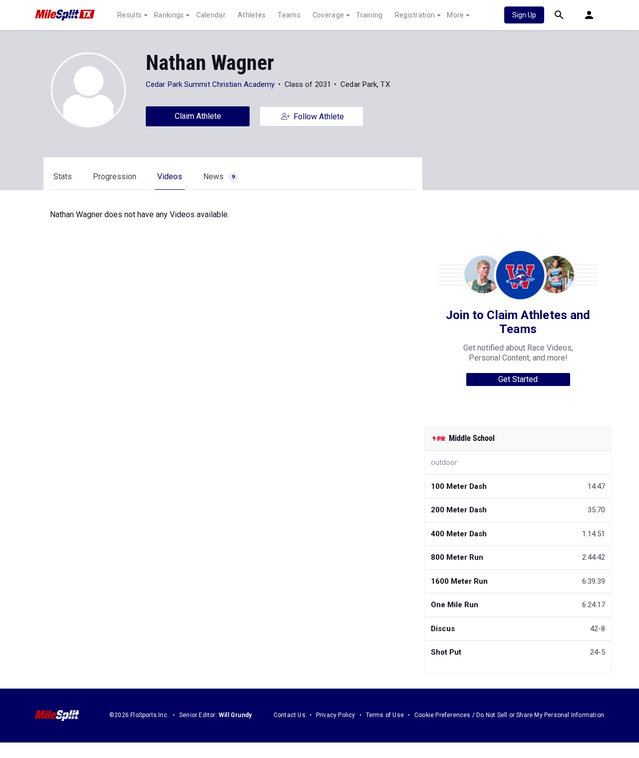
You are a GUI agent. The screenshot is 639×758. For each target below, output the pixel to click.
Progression (114, 176)
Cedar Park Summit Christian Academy (210, 84)
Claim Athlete (198, 116)
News (219, 176)
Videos (169, 176)
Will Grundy (235, 715)
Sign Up (524, 15)
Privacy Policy (335, 715)
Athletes (252, 15)
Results (129, 15)
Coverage (328, 15)
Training (369, 15)
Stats (62, 176)
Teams (289, 15)
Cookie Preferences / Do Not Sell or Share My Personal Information (509, 715)
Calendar (211, 15)
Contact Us (290, 715)
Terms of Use (385, 715)
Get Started (518, 379)
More (455, 15)
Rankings (169, 15)
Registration (415, 15)
